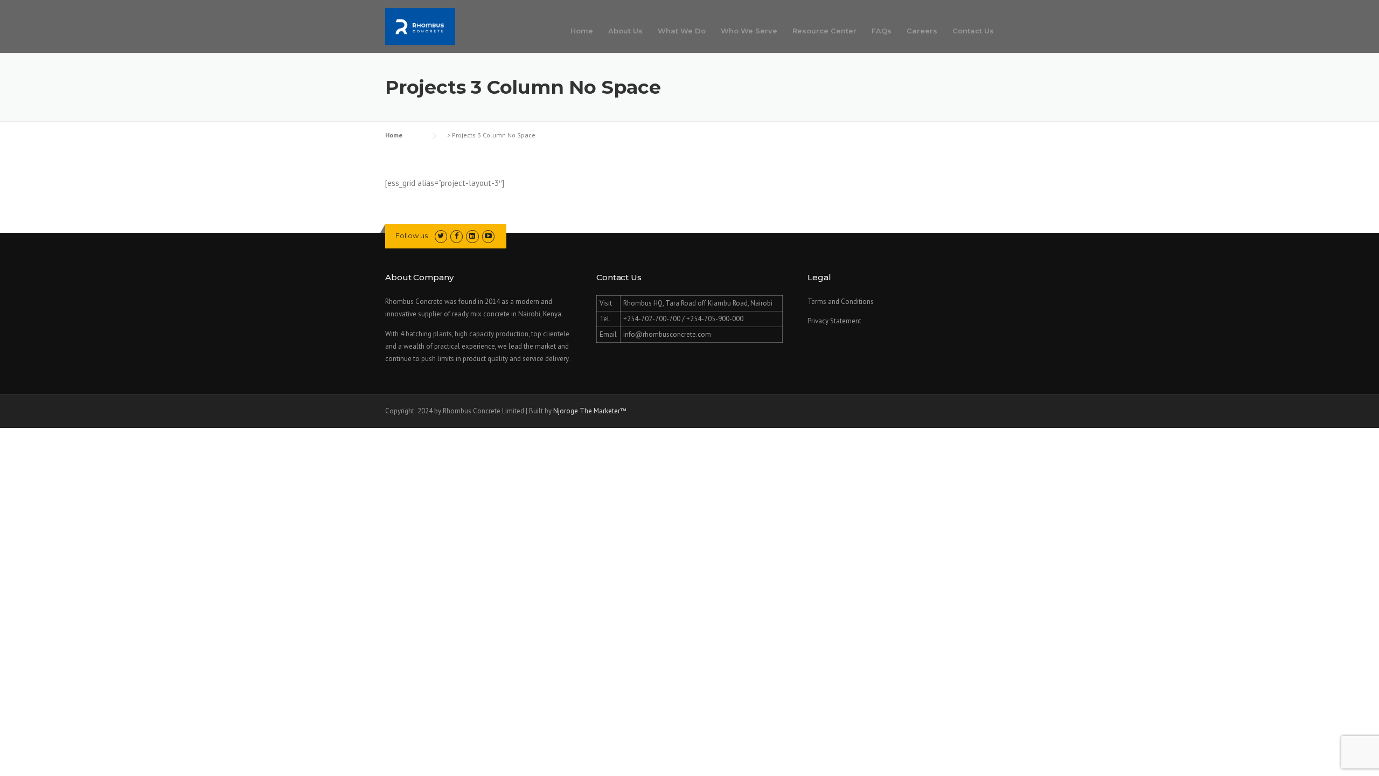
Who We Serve (749, 30)
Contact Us (973, 30)
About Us (625, 30)
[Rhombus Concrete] (420, 25)
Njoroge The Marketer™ (589, 410)
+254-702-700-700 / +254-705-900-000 (817, 9)
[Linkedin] (952, 9)
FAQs (882, 30)
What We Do (682, 30)
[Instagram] (970, 9)
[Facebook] (935, 9)
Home (581, 30)
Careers (922, 30)
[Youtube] (987, 9)
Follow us (411, 235)
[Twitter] (918, 9)
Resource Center (824, 30)
